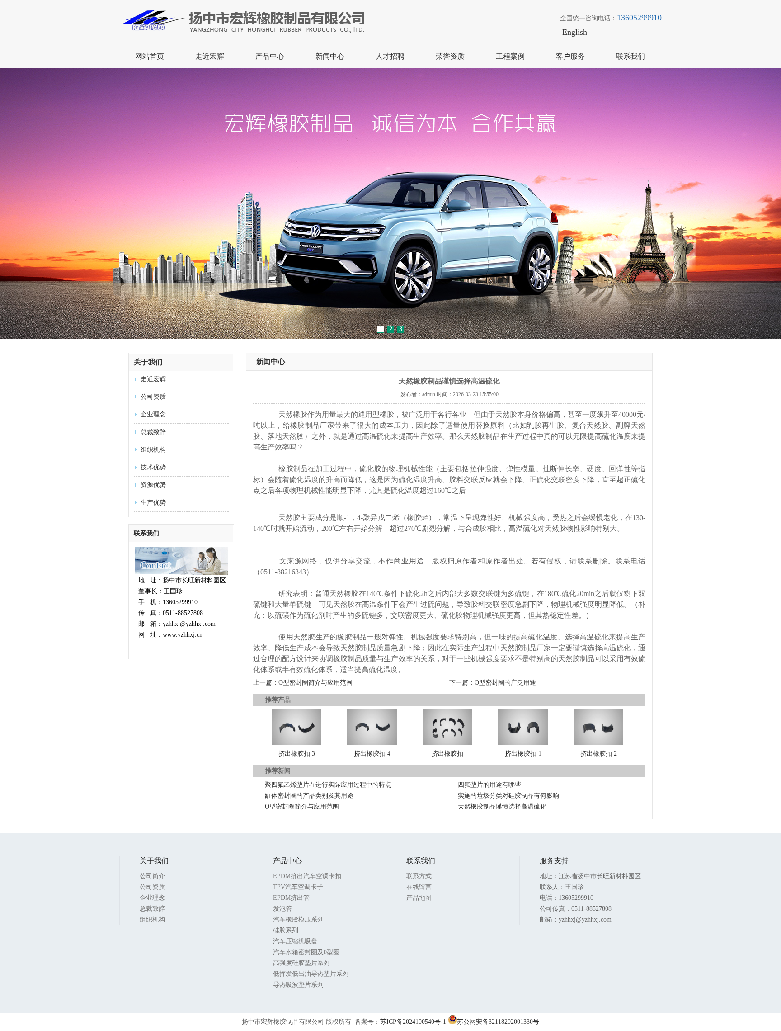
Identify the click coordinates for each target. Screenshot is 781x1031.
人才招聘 (390, 56)
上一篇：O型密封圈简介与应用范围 (303, 682)
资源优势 (153, 485)
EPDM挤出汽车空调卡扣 (307, 876)
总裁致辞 (153, 432)
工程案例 (510, 56)
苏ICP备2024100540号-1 (413, 1021)
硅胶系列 (285, 930)
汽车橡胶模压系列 (298, 919)
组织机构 (153, 449)
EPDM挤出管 (291, 897)
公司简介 (152, 876)
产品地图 (419, 897)
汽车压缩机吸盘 (295, 941)
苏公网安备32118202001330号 (498, 1021)
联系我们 (630, 56)
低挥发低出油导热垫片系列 (311, 973)
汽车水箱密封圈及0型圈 (306, 952)
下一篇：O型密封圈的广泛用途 (492, 682)
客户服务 (570, 56)
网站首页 (149, 56)
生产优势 (153, 502)
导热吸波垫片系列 (298, 984)
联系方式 (419, 876)
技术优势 (153, 467)
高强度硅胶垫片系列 (301, 963)
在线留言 (419, 887)
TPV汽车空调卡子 (298, 887)
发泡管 (282, 908)
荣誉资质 (450, 56)
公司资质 (153, 396)
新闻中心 (329, 56)
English (574, 32)
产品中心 (269, 56)
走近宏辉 (209, 56)
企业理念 (153, 414)
